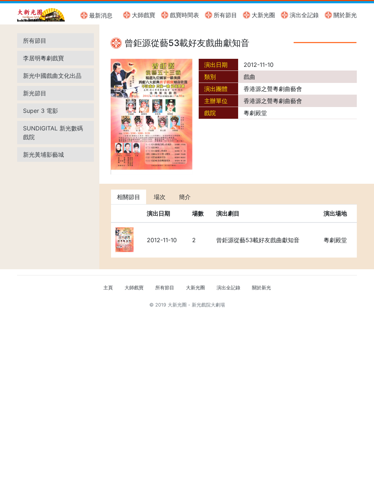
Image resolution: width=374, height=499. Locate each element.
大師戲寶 (143, 15)
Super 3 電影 (40, 110)
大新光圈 (263, 15)
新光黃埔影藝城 (43, 154)
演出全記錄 (304, 15)
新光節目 (34, 93)
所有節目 (225, 15)
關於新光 (345, 15)
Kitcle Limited (286, 313)
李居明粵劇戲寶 (43, 58)
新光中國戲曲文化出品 (52, 75)
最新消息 (100, 15)
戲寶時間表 (184, 15)
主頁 (108, 287)
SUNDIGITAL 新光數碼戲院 (53, 133)
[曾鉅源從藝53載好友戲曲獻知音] (152, 116)
